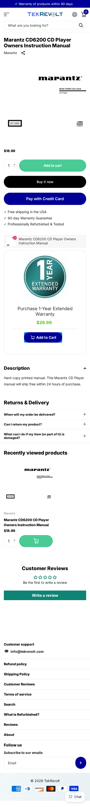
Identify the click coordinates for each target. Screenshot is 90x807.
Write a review (45, 595)
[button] (15, 161)
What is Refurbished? (21, 714)
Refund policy (15, 664)
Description (17, 368)
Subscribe (80, 763)
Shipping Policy (17, 674)
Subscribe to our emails (23, 753)
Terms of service (17, 694)
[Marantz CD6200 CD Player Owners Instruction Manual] (28, 483)
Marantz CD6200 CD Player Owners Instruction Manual (26, 522)
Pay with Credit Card (45, 198)
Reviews (11, 724)
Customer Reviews (19, 684)
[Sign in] (74, 14)
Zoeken (81, 25)
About (9, 735)
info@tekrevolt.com (27, 651)
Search (9, 704)
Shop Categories (6, 14)
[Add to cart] (36, 541)
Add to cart (53, 165)
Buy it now (45, 182)
